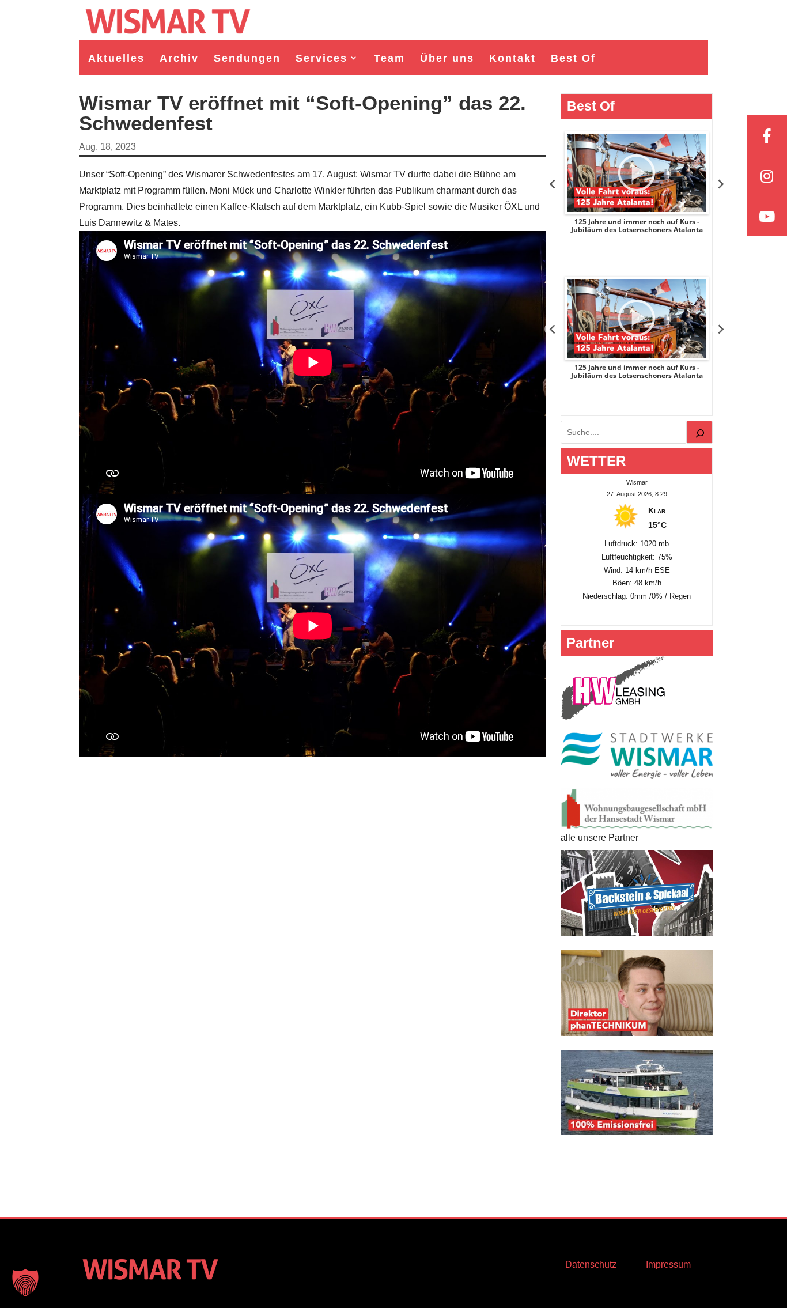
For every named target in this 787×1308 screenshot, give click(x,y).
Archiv (179, 58)
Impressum (668, 1264)
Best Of (573, 58)
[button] (25, 1282)
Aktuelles (116, 58)
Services (321, 58)
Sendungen (247, 58)
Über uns (447, 58)
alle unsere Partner (599, 837)
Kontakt (512, 58)
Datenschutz (590, 1264)
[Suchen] (700, 432)
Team (389, 58)
